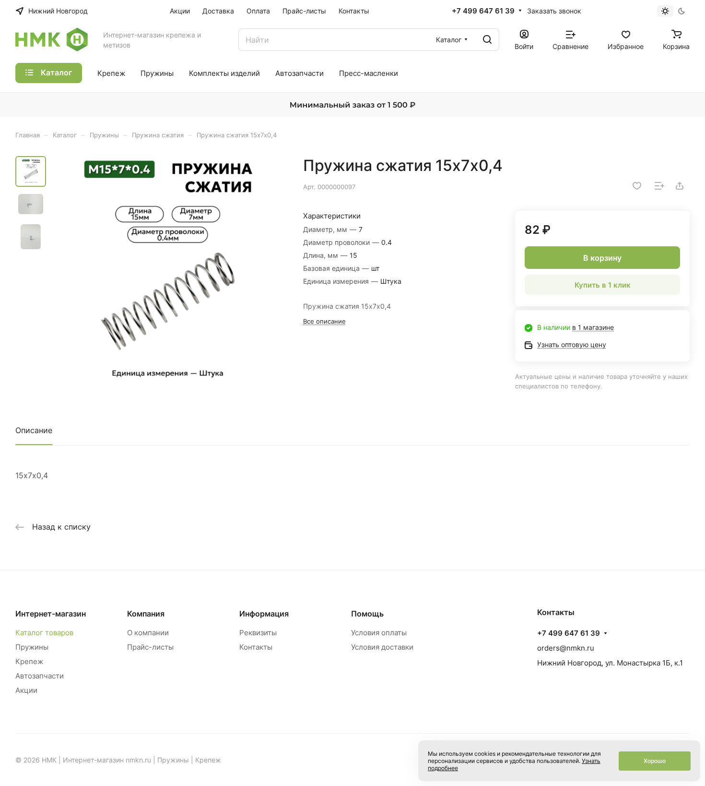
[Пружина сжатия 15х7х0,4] (167, 273)
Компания (145, 613)
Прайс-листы (150, 647)
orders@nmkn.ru (565, 648)
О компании (148, 632)
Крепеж (29, 661)
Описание (33, 430)
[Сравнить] (659, 186)
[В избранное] (637, 186)
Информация (264, 613)
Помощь (367, 613)
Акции (26, 690)
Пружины (31, 647)
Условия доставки (382, 647)
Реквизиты (258, 632)
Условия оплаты (379, 632)
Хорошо (655, 760)
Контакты (255, 647)
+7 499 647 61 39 (483, 11)
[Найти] (487, 39)
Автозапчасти (39, 675)
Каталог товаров (44, 632)
